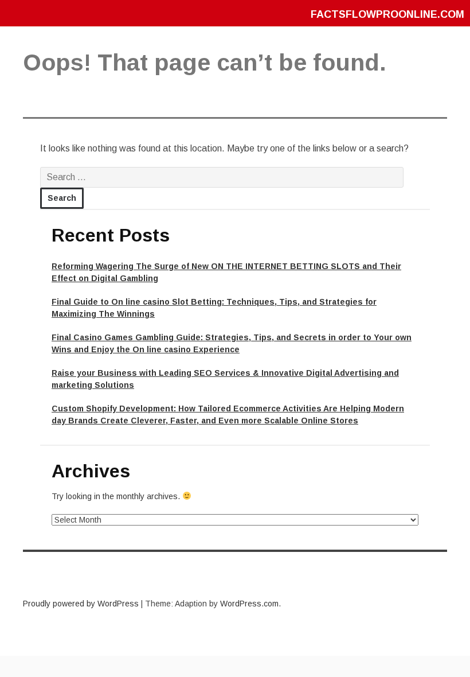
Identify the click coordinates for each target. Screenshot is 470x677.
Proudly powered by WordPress (81, 603)
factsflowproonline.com (387, 14)
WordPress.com (249, 603)
